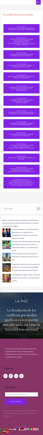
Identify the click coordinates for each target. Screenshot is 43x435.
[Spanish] (7, 432)
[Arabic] (4, 429)
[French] (19, 429)
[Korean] (37, 429)
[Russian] (4, 432)
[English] (13, 429)
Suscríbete (11, 387)
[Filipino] (16, 429)
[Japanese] (34, 429)
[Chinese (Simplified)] (7, 429)
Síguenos (8, 368)
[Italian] (31, 429)
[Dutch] (10, 429)
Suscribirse (16, 401)
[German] (22, 429)
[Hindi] (28, 429)
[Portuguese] (1, 432)
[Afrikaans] (1, 429)
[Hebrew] (25, 429)
